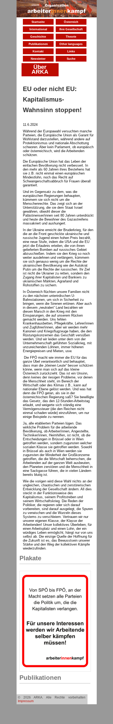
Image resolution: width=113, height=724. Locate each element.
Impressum (26, 701)
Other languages (71, 44)
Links (71, 51)
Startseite (38, 21)
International (38, 29)
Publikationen (38, 44)
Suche (71, 58)
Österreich (71, 21)
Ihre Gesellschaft (71, 29)
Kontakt (38, 51)
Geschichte (38, 36)
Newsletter (38, 58)
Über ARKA (40, 69)
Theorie (71, 36)
